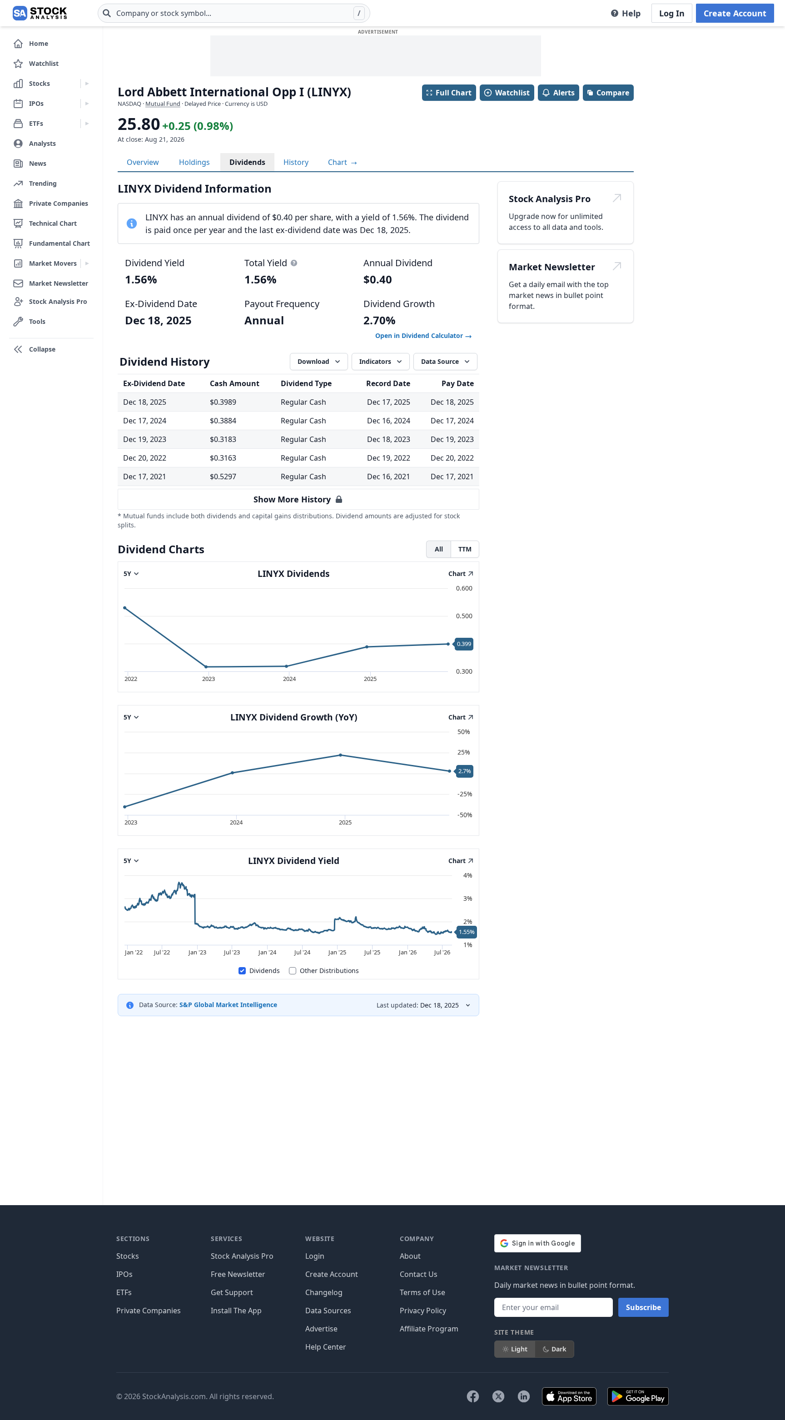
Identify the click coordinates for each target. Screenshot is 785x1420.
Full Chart (454, 93)
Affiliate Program (429, 1329)
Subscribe (643, 1307)
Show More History (292, 499)
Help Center (325, 1347)
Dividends (247, 162)
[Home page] (40, 13)
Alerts (564, 93)
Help (631, 13)
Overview (143, 162)
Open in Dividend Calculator (420, 335)
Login (314, 1256)
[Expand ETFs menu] (87, 123)
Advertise (321, 1329)
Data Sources (328, 1311)
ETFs (124, 1292)
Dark (558, 1349)
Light (519, 1349)
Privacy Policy (423, 1311)
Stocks (127, 1256)
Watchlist (512, 93)
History (295, 162)
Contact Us (418, 1274)
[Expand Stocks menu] (87, 83)
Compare (612, 93)
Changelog (324, 1292)
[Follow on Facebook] (473, 1396)
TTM (465, 549)
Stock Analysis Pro (242, 1256)
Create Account (735, 13)
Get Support (232, 1292)
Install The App (236, 1311)
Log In (672, 13)
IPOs (124, 1274)
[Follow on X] (498, 1396)
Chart (338, 162)
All (439, 549)
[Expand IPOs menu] (87, 103)
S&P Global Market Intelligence (228, 1004)
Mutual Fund (162, 103)
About (410, 1256)
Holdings (194, 162)
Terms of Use (422, 1292)
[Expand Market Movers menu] (87, 263)
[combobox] (234, 13)
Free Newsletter (238, 1274)
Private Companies (148, 1311)
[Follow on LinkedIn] (524, 1396)
